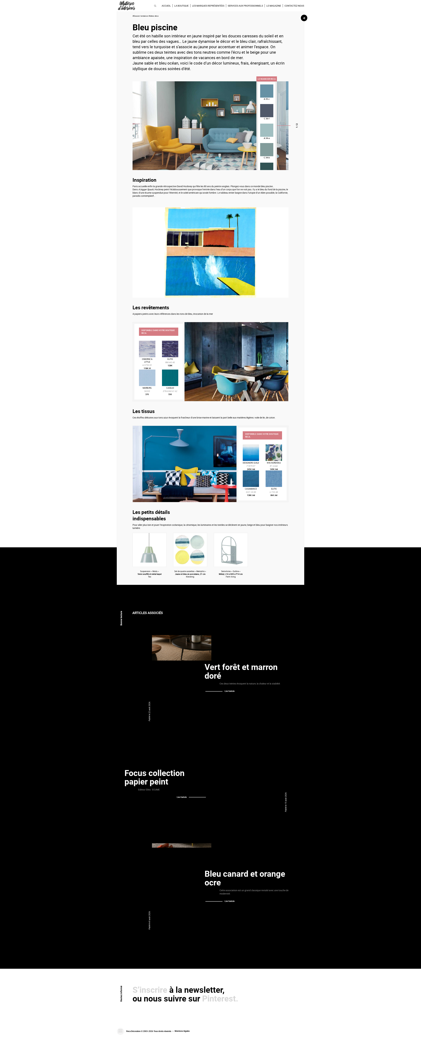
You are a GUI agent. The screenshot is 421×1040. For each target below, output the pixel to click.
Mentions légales (182, 1031)
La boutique (181, 5)
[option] (209, 125)
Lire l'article (230, 691)
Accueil (166, 5)
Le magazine (273, 5)
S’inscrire (150, 989)
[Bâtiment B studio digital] (121, 1031)
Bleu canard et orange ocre (245, 878)
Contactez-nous (294, 5)
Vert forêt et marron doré (241, 671)
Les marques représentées (208, 5)
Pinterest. (220, 998)
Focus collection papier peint (154, 777)
